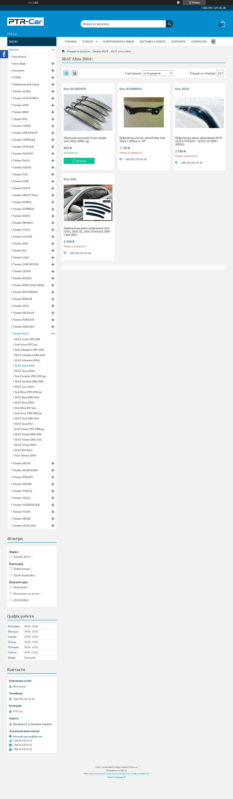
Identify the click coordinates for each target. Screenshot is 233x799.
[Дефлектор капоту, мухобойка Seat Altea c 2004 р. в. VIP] (143, 112)
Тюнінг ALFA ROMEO (26, 98)
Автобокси (19, 56)
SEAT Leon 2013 (24, 423)
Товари (87, 41)
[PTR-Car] (25, 21)
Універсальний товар (26, 84)
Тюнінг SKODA (22, 463)
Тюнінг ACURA (22, 91)
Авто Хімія (19, 63)
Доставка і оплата (153, 41)
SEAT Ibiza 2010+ (24, 402)
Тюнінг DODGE (22, 167)
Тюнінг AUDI (21, 105)
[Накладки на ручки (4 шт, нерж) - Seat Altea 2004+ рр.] (88, 112)
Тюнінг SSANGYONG (25, 470)
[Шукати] (169, 22)
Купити (81, 161)
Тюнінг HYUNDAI (23, 209)
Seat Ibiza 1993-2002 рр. (28, 392)
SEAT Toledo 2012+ (26, 444)
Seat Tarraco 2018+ (26, 455)
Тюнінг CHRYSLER (24, 139)
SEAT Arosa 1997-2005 (27, 339)
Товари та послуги (78, 51)
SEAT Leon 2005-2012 (27, 418)
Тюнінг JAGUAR (22, 236)
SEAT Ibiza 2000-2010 (27, 397)
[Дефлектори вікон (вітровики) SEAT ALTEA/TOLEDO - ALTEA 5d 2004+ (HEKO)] (199, 112)
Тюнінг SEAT (100, 51)
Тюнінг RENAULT (23, 326)
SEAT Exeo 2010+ (24, 386)
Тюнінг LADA (21, 257)
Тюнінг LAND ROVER (25, 264)
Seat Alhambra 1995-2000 (29, 349)
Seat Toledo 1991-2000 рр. (30, 429)
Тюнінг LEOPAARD (24, 525)
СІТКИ (17, 77)
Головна (71, 41)
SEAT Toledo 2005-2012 (28, 439)
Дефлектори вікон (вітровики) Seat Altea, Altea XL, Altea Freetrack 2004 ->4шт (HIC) (87, 231)
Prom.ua (133, 767)
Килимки (19, 70)
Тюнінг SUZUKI (22, 484)
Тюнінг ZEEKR (22, 518)
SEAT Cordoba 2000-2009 (29, 381)
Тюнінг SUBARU (23, 477)
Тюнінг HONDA (22, 202)
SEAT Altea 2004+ (25, 365)
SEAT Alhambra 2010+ (27, 360)
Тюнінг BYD (20, 119)
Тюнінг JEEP (20, 243)
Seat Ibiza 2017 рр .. (26, 408)
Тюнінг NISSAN (22, 299)
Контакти (178, 41)
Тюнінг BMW (21, 112)
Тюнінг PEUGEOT (23, 312)
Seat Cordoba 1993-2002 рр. (30, 376)
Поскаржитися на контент (107, 773)
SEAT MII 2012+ (24, 450)
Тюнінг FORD (21, 181)
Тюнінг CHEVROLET (25, 132)
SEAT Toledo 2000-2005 (28, 434)
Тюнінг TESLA (21, 498)
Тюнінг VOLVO (22, 511)
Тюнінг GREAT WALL (25, 195)
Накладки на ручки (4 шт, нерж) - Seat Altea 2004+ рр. (86, 139)
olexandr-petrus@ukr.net (27, 736)
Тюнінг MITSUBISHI (25, 292)
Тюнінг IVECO (21, 229)
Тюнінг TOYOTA (22, 491)
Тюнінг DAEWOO (23, 153)
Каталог (14, 49)
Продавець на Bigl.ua (116, 770)
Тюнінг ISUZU (21, 216)
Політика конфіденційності (135, 773)
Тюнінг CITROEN (23, 146)
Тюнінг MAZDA (22, 278)
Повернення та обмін (118, 41)
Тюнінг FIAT (20, 174)
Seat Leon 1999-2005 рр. (28, 413)
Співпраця (198, 41)
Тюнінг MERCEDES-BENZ (28, 285)
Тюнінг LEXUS (21, 271)
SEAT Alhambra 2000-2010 (30, 355)
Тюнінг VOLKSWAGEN (26, 504)
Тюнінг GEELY (21, 188)
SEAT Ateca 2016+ (25, 371)
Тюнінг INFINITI (23, 222)
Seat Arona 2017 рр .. (26, 344)
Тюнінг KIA (20, 250)
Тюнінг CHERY (22, 126)
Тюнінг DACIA (21, 160)
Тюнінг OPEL (21, 306)
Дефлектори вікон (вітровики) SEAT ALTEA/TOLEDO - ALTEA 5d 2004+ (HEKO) (198, 141)
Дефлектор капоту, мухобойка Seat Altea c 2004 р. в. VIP (142, 139)
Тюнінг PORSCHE (23, 319)
